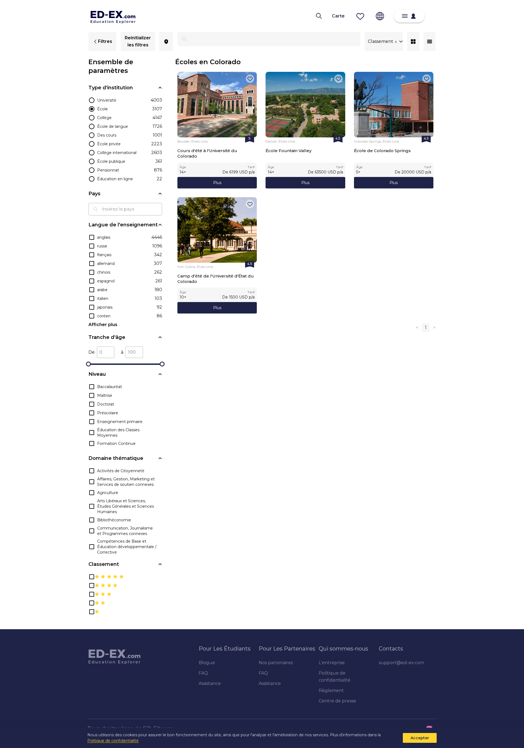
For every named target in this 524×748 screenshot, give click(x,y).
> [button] (434, 327)
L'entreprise (332, 662)
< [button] (417, 327)
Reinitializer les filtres (138, 41)
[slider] (88, 364)
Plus (217, 182)
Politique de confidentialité (113, 740)
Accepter (419, 737)
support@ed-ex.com (401, 662)
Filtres (105, 41)
